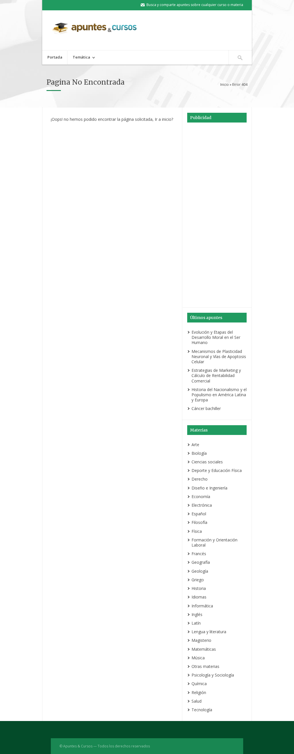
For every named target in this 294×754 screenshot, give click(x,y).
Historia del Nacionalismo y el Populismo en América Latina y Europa (219, 395)
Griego (198, 579)
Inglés (197, 614)
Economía (201, 496)
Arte (195, 444)
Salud (197, 701)
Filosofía (199, 522)
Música (198, 657)
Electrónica (202, 505)
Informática (202, 606)
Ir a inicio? (164, 119)
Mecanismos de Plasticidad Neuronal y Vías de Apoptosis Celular (219, 356)
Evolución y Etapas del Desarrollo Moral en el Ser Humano (216, 337)
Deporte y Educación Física (217, 470)
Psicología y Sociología (213, 675)
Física (197, 531)
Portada (54, 57)
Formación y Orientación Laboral (214, 542)
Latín (196, 623)
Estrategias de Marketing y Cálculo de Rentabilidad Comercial (216, 375)
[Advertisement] (217, 216)
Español (199, 513)
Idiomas (199, 597)
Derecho (200, 479)
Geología (200, 571)
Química (199, 683)
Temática (78, 58)
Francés (199, 553)
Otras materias (205, 666)
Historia (199, 588)
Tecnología (202, 709)
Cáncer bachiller (206, 408)
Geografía (201, 562)
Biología (199, 453)
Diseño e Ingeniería (209, 488)
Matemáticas (204, 649)
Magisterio (201, 640)
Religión (199, 692)
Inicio (224, 84)
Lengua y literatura (209, 631)
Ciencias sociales (207, 462)
